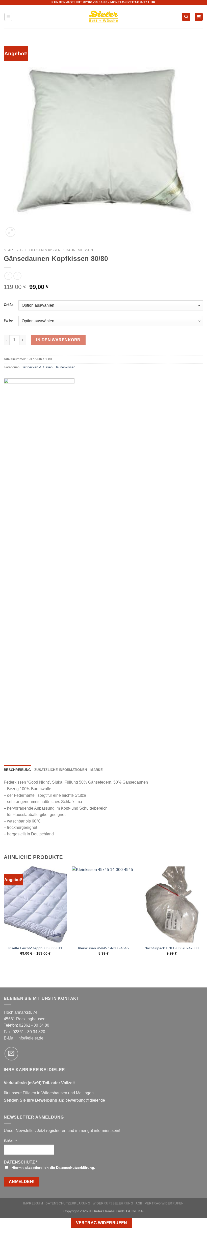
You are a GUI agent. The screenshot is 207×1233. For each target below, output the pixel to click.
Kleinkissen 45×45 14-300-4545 (103, 948)
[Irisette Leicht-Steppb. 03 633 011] (35, 904)
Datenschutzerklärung (67, 1203)
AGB (139, 1203)
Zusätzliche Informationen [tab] (60, 770)
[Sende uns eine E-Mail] (11, 1053)
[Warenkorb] (199, 17)
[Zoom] (10, 232)
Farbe (8, 320)
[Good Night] (39, 567)
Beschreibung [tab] (17, 770)
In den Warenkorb (58, 340)
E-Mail (10, 1141)
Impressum (33, 1203)
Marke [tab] (96, 770)
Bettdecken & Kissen (40, 250)
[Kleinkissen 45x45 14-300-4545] (103, 904)
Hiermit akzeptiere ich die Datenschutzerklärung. (53, 1168)
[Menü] (8, 17)
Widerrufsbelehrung (113, 1203)
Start (9, 250)
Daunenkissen (79, 250)
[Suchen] (186, 17)
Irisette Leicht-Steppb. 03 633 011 (35, 948)
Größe (8, 305)
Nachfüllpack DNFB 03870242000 (171, 948)
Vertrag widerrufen (164, 1203)
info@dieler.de (30, 1038)
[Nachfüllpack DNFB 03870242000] (171, 904)
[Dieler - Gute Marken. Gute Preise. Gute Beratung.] (103, 16)
